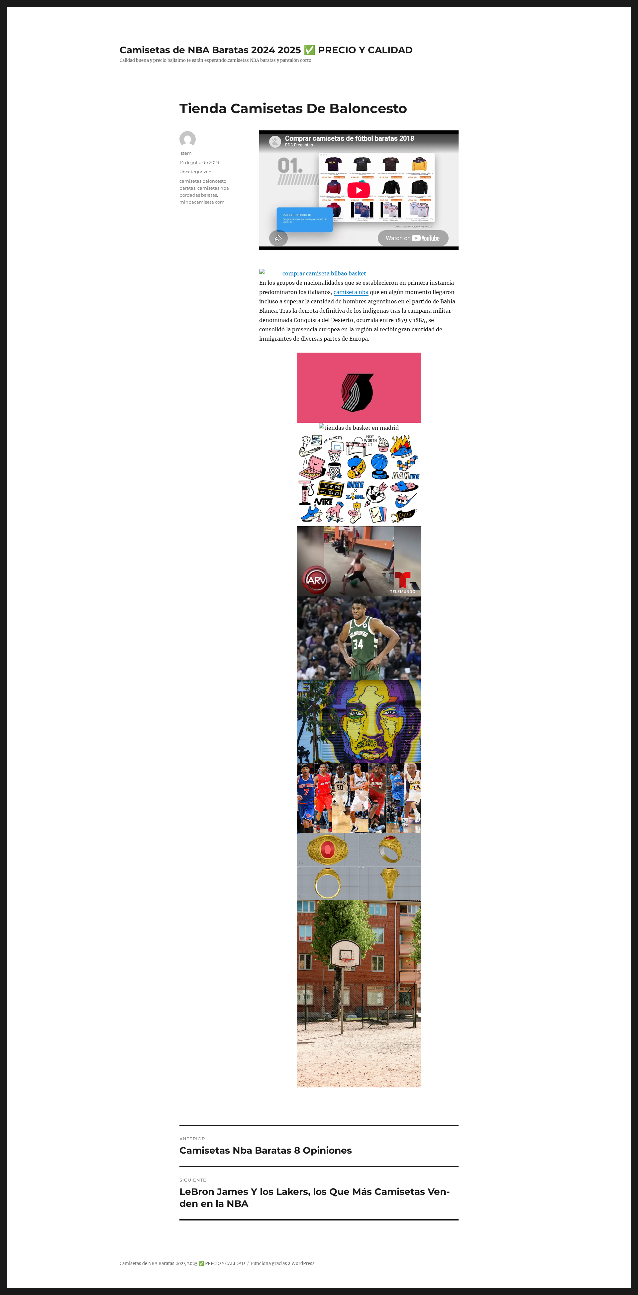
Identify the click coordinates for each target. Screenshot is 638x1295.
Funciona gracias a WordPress (283, 1263)
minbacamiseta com (202, 202)
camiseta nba (351, 292)
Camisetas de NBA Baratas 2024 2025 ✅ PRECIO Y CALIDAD (266, 50)
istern (185, 153)
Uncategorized (195, 171)
